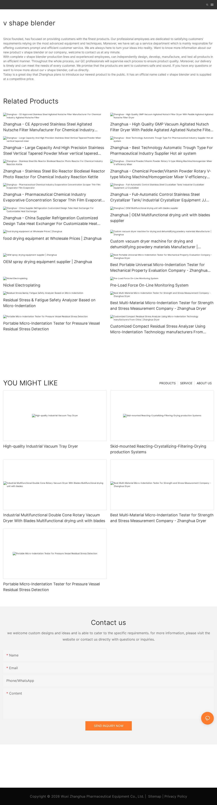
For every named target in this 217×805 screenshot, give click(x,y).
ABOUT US (204, 383)
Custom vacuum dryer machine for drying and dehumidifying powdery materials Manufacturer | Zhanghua (154, 244)
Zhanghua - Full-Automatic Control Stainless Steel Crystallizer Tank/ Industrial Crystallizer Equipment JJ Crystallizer (158, 197)
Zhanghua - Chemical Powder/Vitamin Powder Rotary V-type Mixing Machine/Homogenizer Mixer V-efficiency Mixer (160, 174)
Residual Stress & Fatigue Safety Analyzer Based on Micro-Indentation (49, 303)
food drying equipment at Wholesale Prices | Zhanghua (52, 238)
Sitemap (154, 796)
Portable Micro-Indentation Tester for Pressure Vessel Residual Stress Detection (51, 326)
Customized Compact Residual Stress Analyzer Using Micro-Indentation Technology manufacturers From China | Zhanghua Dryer (157, 329)
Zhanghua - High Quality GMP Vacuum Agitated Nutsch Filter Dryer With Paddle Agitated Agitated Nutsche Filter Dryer (161, 127)
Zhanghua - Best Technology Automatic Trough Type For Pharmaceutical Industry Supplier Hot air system (161, 150)
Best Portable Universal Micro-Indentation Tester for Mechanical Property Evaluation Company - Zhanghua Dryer (158, 267)
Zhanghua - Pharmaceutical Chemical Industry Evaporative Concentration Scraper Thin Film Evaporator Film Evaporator (54, 197)
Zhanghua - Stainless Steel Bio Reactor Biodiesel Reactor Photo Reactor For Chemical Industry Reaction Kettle (54, 174)
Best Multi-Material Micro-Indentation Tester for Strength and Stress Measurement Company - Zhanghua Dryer (162, 305)
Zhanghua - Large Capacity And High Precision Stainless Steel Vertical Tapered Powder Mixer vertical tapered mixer (53, 150)
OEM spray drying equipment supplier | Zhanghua (47, 261)
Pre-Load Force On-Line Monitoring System (149, 285)
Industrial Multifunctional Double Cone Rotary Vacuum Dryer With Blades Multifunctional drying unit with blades (54, 518)
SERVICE (186, 383)
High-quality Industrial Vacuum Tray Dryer (40, 446)
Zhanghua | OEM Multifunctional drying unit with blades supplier (160, 218)
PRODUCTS (167, 383)
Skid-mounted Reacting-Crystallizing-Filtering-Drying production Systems (158, 449)
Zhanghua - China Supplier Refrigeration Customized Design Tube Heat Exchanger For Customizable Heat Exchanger (50, 221)
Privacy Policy (175, 796)
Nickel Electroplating (21, 285)
